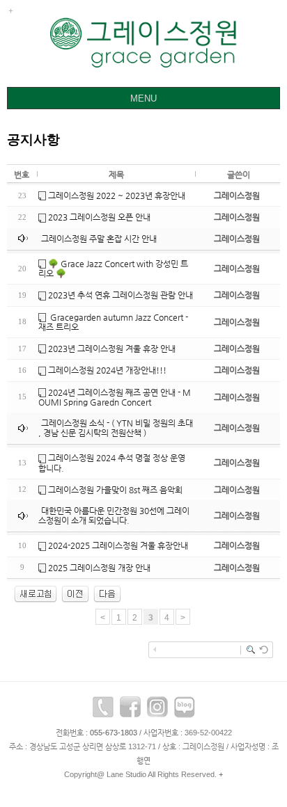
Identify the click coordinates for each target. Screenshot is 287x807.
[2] (75, 593)
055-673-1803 (113, 732)
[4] (107, 593)
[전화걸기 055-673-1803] (103, 710)
